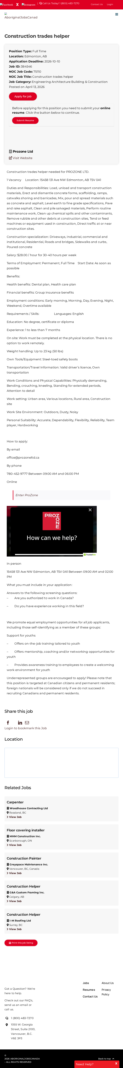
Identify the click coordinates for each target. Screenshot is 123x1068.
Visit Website (22, 158)
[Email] (27, 722)
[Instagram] (67, 1058)
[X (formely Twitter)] (61, 1058)
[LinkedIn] (20, 722)
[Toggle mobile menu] (116, 14)
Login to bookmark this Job (25, 728)
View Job (15, 816)
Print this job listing (22, 942)
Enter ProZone (27, 495)
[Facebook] (7, 722)
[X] (14, 723)
